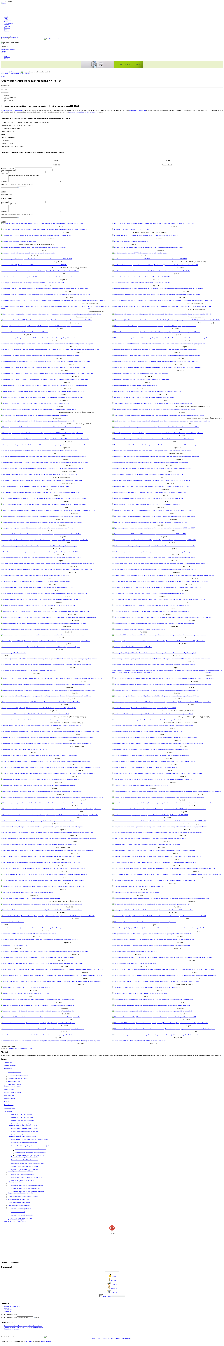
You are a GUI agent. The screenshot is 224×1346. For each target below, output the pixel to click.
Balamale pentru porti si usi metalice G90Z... (80, 361)
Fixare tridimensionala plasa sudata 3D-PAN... (63, 605)
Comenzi (6, 1308)
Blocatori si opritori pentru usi (12, 1092)
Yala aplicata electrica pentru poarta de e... (199, 898)
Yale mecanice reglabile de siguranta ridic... (155, 993)
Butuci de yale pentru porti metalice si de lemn (24, 1142)
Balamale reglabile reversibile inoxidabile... (73, 391)
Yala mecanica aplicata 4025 (71, 939)
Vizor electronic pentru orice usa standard (148, 892)
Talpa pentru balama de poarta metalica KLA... (75, 874)
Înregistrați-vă (14, 37)
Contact (6, 31)
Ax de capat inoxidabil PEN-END (54, 282)
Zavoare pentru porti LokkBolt (63, 1035)
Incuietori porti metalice (14, 1072)
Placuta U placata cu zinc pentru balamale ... (193, 809)
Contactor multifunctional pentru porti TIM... (184, 569)
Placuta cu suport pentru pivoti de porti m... (69, 791)
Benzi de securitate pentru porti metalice (22, 1218)
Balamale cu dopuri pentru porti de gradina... (82, 343)
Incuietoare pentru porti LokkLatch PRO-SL (13, 653)
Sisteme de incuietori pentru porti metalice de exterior (22, 1125)
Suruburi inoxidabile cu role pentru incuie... (69, 856)
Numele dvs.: (4, 172)
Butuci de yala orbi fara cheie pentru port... (172, 498)
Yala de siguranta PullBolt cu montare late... (181, 910)
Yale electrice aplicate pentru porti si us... (93, 969)
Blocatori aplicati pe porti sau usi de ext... (77, 462)
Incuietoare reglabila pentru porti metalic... (86, 658)
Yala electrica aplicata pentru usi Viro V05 (194, 916)
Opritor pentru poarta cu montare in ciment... (88, 767)
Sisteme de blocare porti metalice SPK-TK (174, 838)
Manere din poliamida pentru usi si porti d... (172, 731)
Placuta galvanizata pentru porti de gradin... (201, 803)
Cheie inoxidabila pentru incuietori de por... (65, 546)
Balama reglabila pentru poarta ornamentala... (69, 326)
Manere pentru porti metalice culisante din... (178, 749)
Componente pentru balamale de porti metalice (20, 1193)
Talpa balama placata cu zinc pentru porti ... (204, 868)
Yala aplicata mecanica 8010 (74, 904)
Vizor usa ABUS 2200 (55, 898)
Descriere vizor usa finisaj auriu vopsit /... (59, 575)
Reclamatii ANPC (127, 1338)
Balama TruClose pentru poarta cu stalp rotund (187, 332)
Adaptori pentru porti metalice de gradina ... (75, 229)
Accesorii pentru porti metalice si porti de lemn (20, 1171)
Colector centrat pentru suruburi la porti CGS (195, 563)
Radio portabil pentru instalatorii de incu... (62, 821)
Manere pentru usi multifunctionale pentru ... (178, 755)
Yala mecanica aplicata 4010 (184, 933)
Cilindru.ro (114, 1284)
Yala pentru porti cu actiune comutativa (146, 951)
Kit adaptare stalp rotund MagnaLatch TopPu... (63, 708)
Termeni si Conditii (115, 1338)
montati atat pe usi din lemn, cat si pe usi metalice (82, 112)
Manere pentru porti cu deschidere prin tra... (80, 743)
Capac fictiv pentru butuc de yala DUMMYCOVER (172, 522)
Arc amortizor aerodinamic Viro (181, 271)
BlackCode (29, 1341)
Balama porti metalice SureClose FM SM (208, 320)
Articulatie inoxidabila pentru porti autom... (72, 277)
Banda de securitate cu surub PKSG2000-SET (172, 391)
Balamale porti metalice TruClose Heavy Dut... (158, 373)
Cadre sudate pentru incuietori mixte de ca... (182, 516)
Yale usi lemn (8, 1111)
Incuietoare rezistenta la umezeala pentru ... (200, 658)
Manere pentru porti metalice (39, 749)
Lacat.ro (114, 1276)
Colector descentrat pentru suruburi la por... (81, 569)
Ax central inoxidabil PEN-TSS (162, 277)
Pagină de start (5, 72)
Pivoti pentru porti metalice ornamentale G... (63, 785)
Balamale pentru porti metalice (16, 1182)
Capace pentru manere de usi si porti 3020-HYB (182, 540)
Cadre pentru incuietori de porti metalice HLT (68, 516)
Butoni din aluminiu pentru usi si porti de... (58, 486)
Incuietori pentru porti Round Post (70, 702)
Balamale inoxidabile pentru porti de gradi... (88, 349)
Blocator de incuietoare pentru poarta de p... (180, 450)
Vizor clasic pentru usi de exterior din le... (152, 886)
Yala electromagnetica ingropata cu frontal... (196, 928)
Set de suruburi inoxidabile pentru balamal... (191, 832)
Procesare (12, 49)
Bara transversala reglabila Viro (64, 403)
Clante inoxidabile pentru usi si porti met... (183, 552)
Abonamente (7, 1311)
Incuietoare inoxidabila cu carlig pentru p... (77, 629)
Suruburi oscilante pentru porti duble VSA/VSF (188, 856)
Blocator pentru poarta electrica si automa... (75, 456)
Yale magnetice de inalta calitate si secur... (41, 987)
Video (6, 21)
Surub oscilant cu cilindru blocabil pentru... (83, 850)
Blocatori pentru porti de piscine (20, 1135)
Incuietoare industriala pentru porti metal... (182, 623)
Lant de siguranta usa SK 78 (61, 714)
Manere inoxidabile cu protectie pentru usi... (81, 737)
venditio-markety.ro (46, 1341)
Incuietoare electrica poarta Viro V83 (78, 611)
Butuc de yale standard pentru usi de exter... (175, 492)
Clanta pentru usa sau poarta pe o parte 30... (183, 546)
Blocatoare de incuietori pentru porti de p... (187, 427)
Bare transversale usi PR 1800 (195, 415)
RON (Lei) (7, 57)
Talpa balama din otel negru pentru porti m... (73, 868)
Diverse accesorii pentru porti (16, 1219)
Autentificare (4, 37)
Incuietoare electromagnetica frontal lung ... (201, 617)
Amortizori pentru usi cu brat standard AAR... (154, 253)
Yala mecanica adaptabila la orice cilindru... (45, 933)
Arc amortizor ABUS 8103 (59, 265)
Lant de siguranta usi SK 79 (185, 714)
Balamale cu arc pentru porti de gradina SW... (64, 338)
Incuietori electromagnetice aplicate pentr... (78, 684)
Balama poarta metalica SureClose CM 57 (93, 300)
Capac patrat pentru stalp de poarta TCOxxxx (60, 528)
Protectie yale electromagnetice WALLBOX (176, 815)
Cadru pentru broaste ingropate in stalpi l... (71, 522)
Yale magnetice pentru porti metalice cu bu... (168, 987)
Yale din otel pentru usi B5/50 (148, 963)
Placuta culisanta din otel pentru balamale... (209, 791)
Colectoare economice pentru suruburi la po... (82, 563)
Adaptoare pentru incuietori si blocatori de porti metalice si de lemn (29, 1139)
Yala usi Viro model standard (66, 957)
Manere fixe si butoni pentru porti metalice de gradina (29, 1155)
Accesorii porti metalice (14, 1084)
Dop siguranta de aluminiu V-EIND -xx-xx (194, 587)
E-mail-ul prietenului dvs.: (8, 170)
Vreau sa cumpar (8, 23)
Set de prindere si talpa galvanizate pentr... (82, 832)
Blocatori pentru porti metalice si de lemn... (180, 468)
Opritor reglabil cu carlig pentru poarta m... (84, 773)
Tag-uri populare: (5, 1046)
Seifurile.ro (114, 1292)
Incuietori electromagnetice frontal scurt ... (199, 684)
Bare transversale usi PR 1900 (66, 421)
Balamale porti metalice (14, 1081)
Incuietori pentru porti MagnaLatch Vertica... (187, 696)
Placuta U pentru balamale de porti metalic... (89, 809)
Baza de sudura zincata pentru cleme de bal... (198, 421)
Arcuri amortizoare (16, 72)
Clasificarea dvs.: (5, 204)
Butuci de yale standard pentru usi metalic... (169, 504)
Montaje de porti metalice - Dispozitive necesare (24, 1160)
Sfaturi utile (7, 26)
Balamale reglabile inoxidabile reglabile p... (76, 385)
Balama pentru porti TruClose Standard (189, 294)
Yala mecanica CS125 (21, 945)
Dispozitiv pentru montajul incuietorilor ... (60, 581)
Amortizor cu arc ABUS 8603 (27, 241)
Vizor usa (6, 1101)
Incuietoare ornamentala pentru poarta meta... (193, 635)
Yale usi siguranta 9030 (73, 1017)
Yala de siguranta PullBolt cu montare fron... (69, 910)
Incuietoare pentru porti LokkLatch (142, 647)
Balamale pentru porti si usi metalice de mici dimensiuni (26, 1177)
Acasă (6, 17)
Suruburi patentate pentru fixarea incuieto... (69, 862)
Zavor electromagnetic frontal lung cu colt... (89, 1040)
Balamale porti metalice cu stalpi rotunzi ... (84, 373)
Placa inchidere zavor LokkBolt (159, 785)
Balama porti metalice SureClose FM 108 (199, 314)
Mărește (3, 76)
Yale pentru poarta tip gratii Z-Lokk (64, 999)
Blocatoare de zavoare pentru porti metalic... (71, 433)
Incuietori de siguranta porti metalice (18, 1075)
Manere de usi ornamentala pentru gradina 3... (182, 725)
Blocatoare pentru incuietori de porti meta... (191, 433)
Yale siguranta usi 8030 (186, 999)
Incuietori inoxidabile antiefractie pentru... (83, 690)
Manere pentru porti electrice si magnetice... (192, 743)
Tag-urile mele (8, 1309)
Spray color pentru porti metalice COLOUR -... (67, 844)
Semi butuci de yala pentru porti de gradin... (71, 826)
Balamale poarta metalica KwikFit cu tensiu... (189, 367)
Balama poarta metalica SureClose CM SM (200, 306)
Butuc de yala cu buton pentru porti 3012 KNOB (175, 486)
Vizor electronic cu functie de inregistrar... (41, 892)
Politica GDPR (96, 1338)
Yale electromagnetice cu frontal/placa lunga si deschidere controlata (23, 1326)
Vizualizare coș (5, 49)
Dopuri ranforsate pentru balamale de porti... (76, 593)
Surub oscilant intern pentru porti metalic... (184, 850)
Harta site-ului (105, 1338)
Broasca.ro (114, 1288)
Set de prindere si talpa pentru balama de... (196, 826)
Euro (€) (6, 58)
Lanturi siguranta (9, 1089)
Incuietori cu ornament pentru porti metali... (45, 670)
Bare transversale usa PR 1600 (186, 409)
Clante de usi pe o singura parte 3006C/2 (68, 552)
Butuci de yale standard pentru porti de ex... (74, 504)
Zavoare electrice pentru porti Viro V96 (197, 1023)
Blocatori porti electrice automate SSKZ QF (65, 474)
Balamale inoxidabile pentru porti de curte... (194, 343)
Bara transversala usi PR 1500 (67, 409)
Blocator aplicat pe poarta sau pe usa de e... (66, 450)
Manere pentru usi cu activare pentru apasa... (67, 755)
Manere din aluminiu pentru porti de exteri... (88, 731)
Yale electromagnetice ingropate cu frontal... (188, 981)
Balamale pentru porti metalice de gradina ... (68, 355)
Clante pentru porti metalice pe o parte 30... (70, 557)
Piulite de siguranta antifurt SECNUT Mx (180, 779)
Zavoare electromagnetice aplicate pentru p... (72, 1029)
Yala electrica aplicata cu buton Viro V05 (83, 916)
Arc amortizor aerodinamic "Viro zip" (69, 271)
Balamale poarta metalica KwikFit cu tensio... (73, 367)
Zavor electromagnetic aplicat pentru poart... (186, 1035)
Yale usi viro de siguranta (68, 1023)
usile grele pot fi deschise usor (137, 110)
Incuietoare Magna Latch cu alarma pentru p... (152, 629)
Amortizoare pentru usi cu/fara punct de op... (59, 235)
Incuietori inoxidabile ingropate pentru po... (186, 690)
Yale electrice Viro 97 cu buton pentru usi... (203, 969)
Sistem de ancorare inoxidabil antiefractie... (85, 838)
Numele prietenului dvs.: (7, 168)
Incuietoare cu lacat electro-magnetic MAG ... (180, 605)
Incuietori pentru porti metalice (12, 1086)
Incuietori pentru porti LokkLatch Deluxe (80, 696)
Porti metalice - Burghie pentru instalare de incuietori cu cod (27, 1163)
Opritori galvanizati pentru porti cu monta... (191, 773)
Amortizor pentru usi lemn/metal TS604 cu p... (170, 247)
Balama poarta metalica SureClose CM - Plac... (200, 300)
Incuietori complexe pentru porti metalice (15, 1221)
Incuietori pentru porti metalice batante (21, 1114)
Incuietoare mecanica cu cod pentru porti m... (71, 635)
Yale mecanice (8, 1068)
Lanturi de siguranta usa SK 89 (59, 720)
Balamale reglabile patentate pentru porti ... (148, 385)
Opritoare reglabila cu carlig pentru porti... (80, 761)
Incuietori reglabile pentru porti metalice (19, 1202)
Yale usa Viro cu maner (183, 1005)
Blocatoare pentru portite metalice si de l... (74, 445)
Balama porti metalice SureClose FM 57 (81, 320)
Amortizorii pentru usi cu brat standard (11, 110)
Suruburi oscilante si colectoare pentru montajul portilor (23, 1196)
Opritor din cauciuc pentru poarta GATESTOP (183, 761)
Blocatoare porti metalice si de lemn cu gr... (185, 445)
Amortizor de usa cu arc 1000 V (140, 241)
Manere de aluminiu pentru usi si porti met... (69, 725)
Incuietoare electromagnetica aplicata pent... (84, 617)
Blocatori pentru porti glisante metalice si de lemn (24, 1131)
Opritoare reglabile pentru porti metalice (19, 1199)
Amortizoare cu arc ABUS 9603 (140, 229)
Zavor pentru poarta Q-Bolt (157, 1040)
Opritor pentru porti (173, 767)
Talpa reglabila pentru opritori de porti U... (73, 880)
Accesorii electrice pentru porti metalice (18, 1205)
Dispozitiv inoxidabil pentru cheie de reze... (197, 581)
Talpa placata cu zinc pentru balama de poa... (209, 874)
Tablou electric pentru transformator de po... (185, 862)
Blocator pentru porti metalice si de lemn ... (188, 456)
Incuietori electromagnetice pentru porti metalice (24, 1124)
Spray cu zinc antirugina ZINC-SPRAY (169, 844)
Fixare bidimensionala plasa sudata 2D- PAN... (172, 593)
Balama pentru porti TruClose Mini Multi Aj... (78, 294)
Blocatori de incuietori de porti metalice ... (177, 462)
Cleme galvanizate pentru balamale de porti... (183, 557)
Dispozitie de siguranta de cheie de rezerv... (203, 575)
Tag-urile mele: (5, 1048)
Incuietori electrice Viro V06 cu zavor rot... (92, 678)
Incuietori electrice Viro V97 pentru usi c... (203, 678)
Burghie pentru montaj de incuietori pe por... (179, 480)
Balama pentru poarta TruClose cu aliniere (76, 288)
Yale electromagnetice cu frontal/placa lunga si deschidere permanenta (23, 1327)
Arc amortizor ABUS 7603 (179, 259)
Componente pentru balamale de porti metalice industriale (27, 1185)
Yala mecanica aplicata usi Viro (185, 939)
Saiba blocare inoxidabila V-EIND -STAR (194, 821)
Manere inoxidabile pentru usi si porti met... (186, 737)
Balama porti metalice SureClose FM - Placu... (88, 314)
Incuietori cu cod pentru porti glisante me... (185, 664)
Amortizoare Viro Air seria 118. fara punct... (167, 235)
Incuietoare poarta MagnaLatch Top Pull (184, 653)
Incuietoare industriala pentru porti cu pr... (74, 623)
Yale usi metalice (8, 1105)
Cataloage (7, 28)
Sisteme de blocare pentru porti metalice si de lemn (22, 1136)
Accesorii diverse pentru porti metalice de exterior (25, 1169)
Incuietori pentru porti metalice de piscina (22, 1120)
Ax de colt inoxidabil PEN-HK (161, 282)
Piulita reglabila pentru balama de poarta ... (67, 779)
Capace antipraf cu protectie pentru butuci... (76, 540)
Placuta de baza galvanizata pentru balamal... (191, 797)
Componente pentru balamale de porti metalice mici (25, 1188)
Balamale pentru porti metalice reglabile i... (189, 355)
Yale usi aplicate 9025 (186, 1011)
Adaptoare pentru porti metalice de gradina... (182, 223)
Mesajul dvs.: (4, 181)
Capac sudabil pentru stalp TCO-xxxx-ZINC (173, 534)
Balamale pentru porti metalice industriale (22, 1174)
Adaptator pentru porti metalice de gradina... (71, 223)
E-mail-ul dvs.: (5, 173)
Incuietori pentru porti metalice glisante (22, 1117)
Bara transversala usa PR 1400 (183, 403)
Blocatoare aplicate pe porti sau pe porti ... (69, 427)
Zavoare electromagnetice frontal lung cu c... (203, 1029)
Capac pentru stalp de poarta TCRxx (70, 534)
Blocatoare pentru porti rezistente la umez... (182, 439)
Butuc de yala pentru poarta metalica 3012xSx (66, 492)
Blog (5, 29)
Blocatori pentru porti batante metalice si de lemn (24, 1128)
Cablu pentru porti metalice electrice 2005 (181, 510)
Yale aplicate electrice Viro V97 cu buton (200, 957)
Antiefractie (7, 20)
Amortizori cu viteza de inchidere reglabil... (43, 253)
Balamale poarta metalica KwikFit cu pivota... (187, 361)
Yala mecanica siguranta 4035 (80, 951)
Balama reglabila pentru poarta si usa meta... (184, 326)
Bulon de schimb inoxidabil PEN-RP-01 (172, 474)
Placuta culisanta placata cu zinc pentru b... (91, 797)
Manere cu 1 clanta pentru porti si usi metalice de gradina (30, 1152)
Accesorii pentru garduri (18, 1212)
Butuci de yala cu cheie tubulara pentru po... (76, 498)
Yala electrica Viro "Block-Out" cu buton (12, 922)
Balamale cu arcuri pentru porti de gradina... (197, 338)
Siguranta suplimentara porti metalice (18, 1078)
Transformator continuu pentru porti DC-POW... (182, 880)
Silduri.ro (113, 1280)
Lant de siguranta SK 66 (169, 708)
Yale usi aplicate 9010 (68, 1011)
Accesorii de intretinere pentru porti (21, 1208)
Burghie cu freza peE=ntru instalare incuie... (71, 480)
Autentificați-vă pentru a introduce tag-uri (20, 1048)
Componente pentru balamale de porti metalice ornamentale (27, 1191)
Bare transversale (9, 1095)
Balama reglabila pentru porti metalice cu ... (36, 332)
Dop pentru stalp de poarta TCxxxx (63, 587)
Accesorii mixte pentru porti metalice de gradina (24, 1166)
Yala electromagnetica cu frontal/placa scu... (163, 922)
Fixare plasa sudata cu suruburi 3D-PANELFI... (195, 599)
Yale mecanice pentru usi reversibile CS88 (37, 993)
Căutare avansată (54, 39)
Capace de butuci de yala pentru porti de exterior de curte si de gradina (30, 1146)
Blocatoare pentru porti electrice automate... (77, 439)
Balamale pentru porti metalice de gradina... (186, 349)
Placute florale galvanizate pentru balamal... (86, 815)
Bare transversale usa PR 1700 (61, 415)
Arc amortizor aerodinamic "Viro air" (187, 265)
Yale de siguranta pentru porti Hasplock (72, 963)
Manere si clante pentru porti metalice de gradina (24, 1157)
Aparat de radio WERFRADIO (63, 259)
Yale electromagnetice (10, 1065)
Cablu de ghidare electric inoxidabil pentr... (83, 510)
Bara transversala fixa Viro (167, 397)
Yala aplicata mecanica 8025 (182, 904)
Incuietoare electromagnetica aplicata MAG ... (176, 611)
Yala (5, 18)
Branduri (6, 24)
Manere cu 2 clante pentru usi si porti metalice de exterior (30, 1149)
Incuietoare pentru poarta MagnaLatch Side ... (77, 641)
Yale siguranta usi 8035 (67, 1005)
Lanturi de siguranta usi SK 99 (172, 720)
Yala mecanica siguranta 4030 (182, 945)
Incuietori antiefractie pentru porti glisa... (81, 664)
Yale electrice (8, 1062)
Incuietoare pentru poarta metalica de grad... (68, 647)
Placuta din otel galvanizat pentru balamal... (84, 803)
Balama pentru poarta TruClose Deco (193, 288)
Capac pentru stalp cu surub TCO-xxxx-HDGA (182, 528)
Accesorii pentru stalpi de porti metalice (22, 1215)
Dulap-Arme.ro (107, 1296)
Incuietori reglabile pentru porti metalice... (199, 702)
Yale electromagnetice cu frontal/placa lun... (95, 975)
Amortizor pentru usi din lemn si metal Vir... (54, 247)
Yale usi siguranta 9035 (189, 1017)
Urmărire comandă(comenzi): (9, 1317)
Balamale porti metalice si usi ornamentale (22, 1180)
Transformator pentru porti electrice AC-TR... (71, 886)
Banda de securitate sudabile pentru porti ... (72, 397)
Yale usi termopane (9, 1108)
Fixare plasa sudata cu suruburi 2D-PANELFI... (68, 599)
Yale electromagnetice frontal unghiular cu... (90, 981)
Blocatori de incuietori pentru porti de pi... (72, 468)
